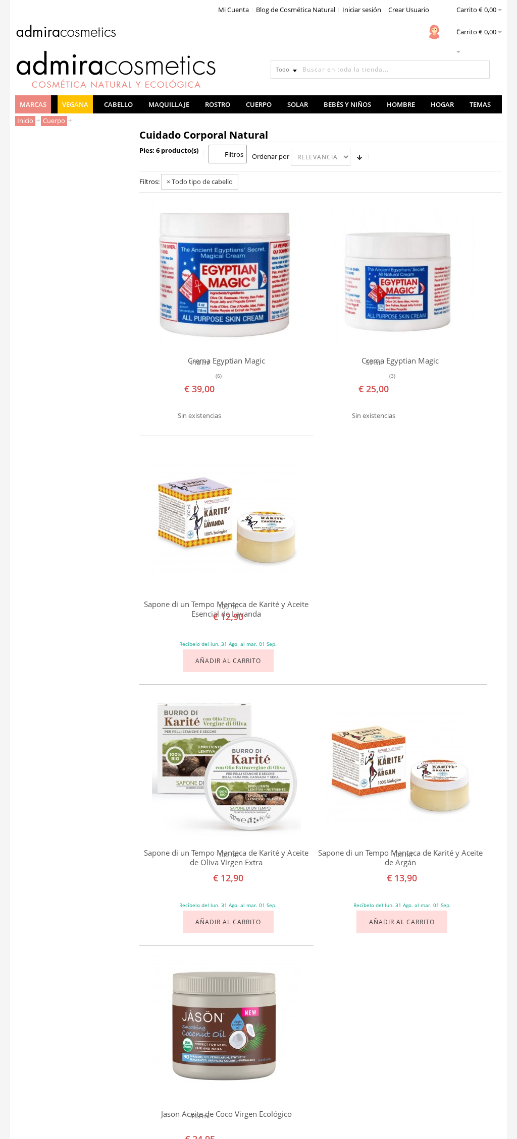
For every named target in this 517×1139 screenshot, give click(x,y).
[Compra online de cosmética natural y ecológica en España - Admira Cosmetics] (65, 32)
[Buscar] (481, 70)
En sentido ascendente (359, 156)
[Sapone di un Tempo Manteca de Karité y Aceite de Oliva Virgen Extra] (226, 766)
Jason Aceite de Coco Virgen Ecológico (226, 1114)
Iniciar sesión (361, 9)
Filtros (234, 154)
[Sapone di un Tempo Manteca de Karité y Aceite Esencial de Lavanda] (226, 517)
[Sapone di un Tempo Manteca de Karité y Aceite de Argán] (400, 766)
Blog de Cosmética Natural (295, 9)
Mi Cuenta (233, 9)
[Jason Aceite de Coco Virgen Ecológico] (226, 1027)
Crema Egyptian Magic (226, 361)
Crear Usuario (408, 9)
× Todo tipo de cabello (200, 181)
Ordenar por (270, 156)
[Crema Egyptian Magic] (226, 274)
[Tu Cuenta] (434, 31)
